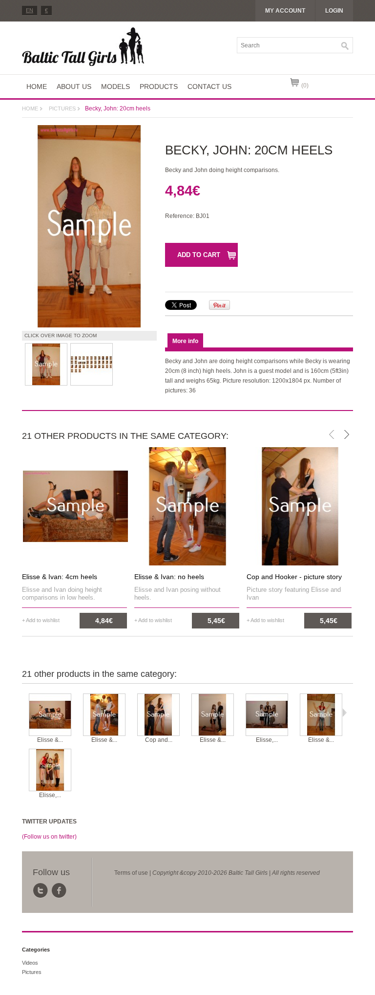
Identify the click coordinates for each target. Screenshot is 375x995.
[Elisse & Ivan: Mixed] (212, 715)
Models (115, 86)
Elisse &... (50, 739)
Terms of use (131, 872)
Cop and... (158, 739)
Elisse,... (267, 739)
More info (185, 341)
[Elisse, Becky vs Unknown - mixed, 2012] (50, 770)
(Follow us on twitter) (49, 836)
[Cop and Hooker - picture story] (158, 715)
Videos (30, 963)
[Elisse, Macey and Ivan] (267, 715)
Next (344, 712)
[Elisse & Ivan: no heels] (104, 715)
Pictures (62, 108)
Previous (24, 712)
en (29, 10)
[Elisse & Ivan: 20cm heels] (321, 715)
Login (334, 10)
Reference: (180, 216)
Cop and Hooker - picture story (294, 577)
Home (36, 86)
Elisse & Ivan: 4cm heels (59, 577)
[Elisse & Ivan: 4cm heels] (50, 715)
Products (159, 86)
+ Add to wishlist (41, 620)
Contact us (209, 86)
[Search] (345, 46)
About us (74, 86)
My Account (285, 10)
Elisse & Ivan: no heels (169, 577)
